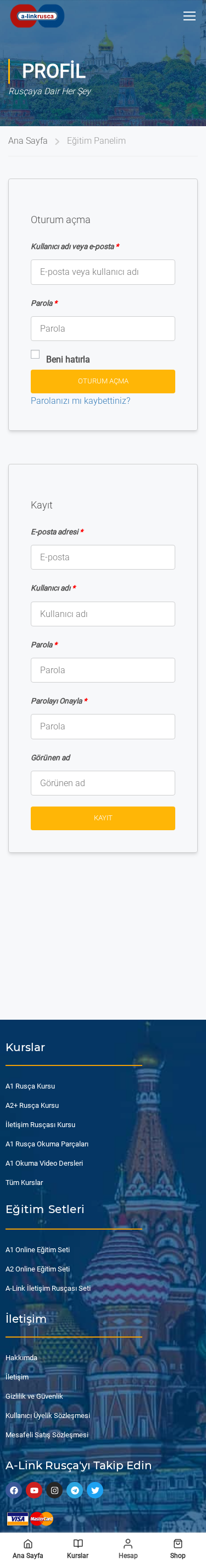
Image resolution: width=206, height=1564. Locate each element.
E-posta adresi (57, 531)
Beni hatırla (68, 359)
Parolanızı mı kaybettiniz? (80, 401)
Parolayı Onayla (59, 700)
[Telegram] (74, 1490)
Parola (44, 303)
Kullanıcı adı (53, 587)
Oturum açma (103, 381)
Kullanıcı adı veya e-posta (75, 246)
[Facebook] (13, 1490)
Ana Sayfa (28, 141)
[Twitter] (95, 1490)
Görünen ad (50, 757)
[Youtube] (34, 1490)
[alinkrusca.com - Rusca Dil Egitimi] (37, 16)
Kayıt (103, 818)
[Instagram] (54, 1490)
